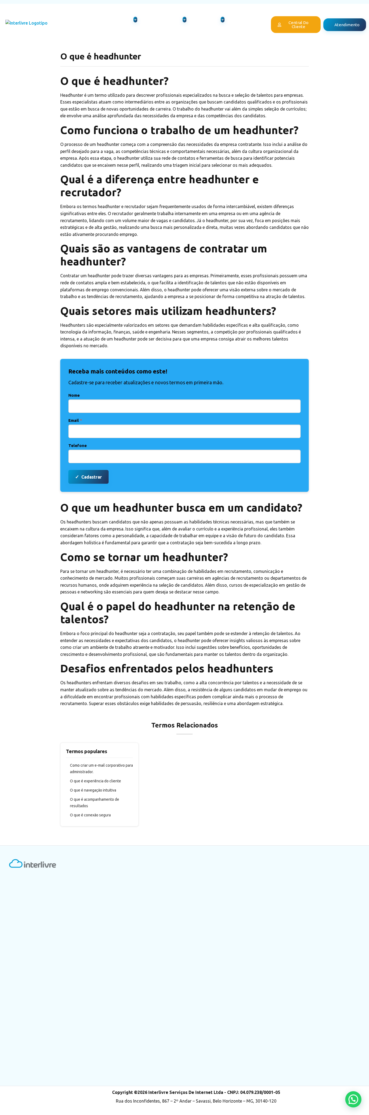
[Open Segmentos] (222, 19)
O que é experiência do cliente (95, 781)
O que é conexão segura (90, 815)
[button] (353, 1099)
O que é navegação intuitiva (93, 790)
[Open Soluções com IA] (184, 19)
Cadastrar (88, 476)
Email (75, 420)
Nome (74, 395)
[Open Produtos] (135, 19)
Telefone (77, 445)
